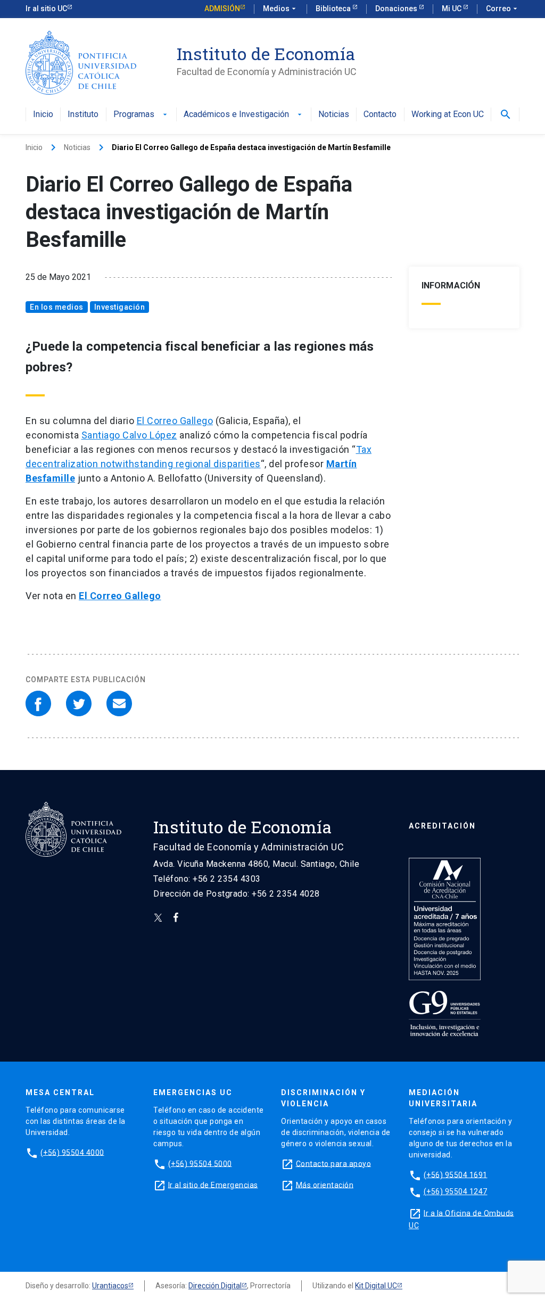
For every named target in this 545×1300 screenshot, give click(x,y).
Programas (141, 114)
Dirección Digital (215, 1285)
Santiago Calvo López (129, 435)
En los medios (57, 307)
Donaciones (397, 8)
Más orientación (325, 1184)
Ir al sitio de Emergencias (213, 1184)
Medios (280, 8)
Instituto (83, 114)
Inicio (43, 114)
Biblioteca (334, 8)
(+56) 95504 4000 (72, 1152)
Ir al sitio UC (46, 8)
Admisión (222, 8)
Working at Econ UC (447, 114)
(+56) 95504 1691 (456, 1174)
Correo (502, 8)
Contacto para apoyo (333, 1163)
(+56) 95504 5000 (200, 1163)
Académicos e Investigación (244, 114)
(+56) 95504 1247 (456, 1191)
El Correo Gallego (175, 420)
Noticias (333, 114)
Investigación (119, 307)
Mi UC (452, 8)
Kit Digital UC (376, 1285)
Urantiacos (110, 1285)
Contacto (380, 114)
